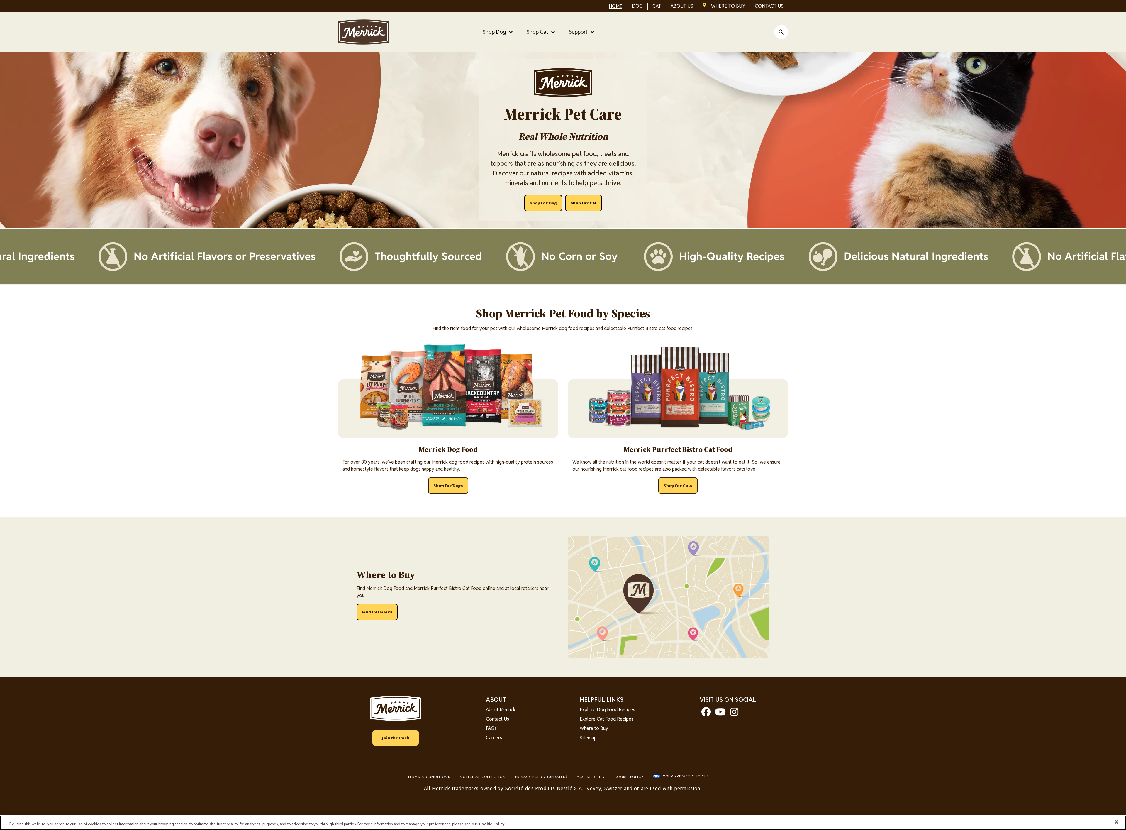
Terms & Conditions (429, 777)
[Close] (1116, 822)
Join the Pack (395, 738)
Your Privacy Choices (686, 776)
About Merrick (500, 709)
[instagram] (734, 714)
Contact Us (497, 719)
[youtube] (720, 714)
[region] (563, 822)
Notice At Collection (483, 777)
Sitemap (588, 738)
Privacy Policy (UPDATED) (541, 777)
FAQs (491, 728)
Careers (494, 738)
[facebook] (706, 714)
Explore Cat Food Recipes (606, 719)
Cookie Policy (629, 777)
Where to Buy (594, 728)
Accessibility (591, 777)
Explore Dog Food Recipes (607, 709)
